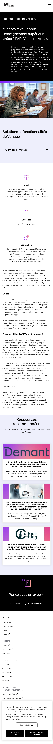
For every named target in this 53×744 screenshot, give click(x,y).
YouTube (8, 676)
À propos (5, 645)
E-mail (17, 604)
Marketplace (6, 618)
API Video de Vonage (16, 150)
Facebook (8, 664)
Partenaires (6, 622)
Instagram (8, 680)
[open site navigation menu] (49, 4)
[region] (27, 720)
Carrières (5, 653)
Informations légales (9, 694)
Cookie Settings (26, 725)
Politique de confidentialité (11, 698)
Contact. (5, 634)
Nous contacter (35, 604)
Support (5, 630)
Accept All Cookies (15, 733)
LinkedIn (8, 668)
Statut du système (8, 626)
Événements (6, 649)
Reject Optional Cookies (36, 733)
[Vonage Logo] (8, 5)
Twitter (7, 672)
